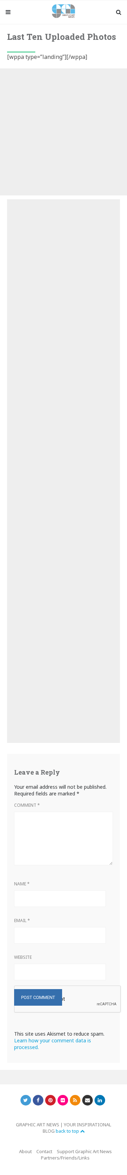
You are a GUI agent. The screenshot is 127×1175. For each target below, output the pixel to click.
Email (22, 920)
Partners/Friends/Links (65, 1158)
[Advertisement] (63, 131)
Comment (27, 805)
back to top (68, 1131)
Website (23, 957)
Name (22, 884)
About (25, 1151)
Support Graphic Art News (84, 1151)
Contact (44, 1151)
